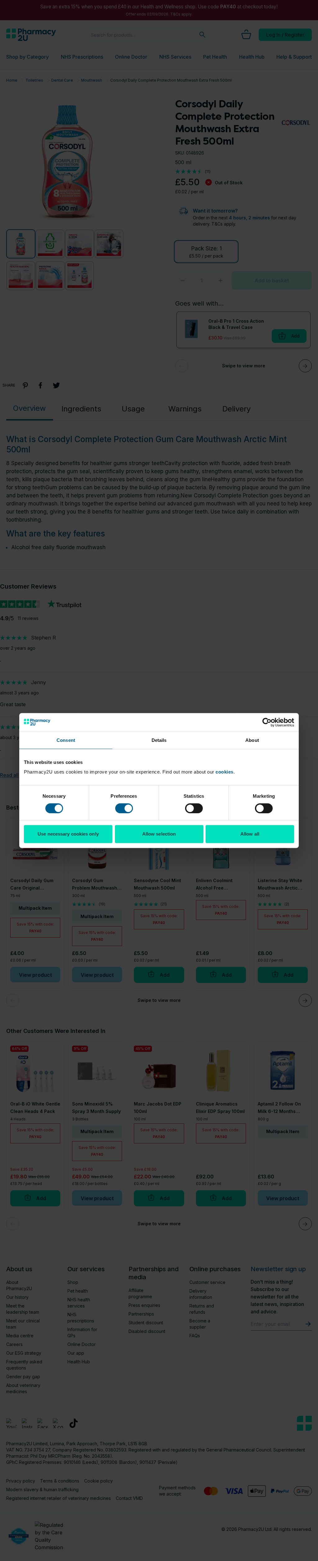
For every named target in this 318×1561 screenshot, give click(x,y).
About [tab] (252, 740)
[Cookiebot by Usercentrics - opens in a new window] (267, 722)
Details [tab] (159, 740)
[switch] (124, 808)
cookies (225, 771)
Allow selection (159, 834)
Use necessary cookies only (68, 834)
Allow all (249, 834)
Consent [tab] (66, 740)
